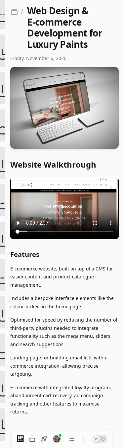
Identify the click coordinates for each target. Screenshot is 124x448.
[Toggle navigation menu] (72, 438)
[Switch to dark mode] (99, 439)
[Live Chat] (57, 439)
